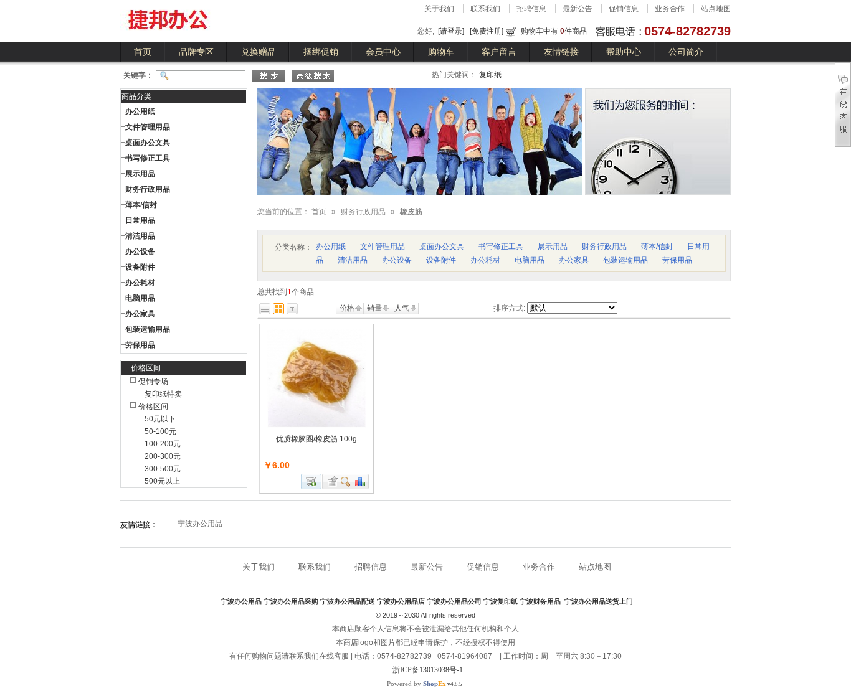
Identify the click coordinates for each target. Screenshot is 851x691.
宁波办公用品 (200, 523)
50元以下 (160, 419)
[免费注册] (486, 31)
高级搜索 (313, 76)
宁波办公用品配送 (347, 601)
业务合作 (670, 8)
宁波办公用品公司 (454, 601)
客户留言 (499, 52)
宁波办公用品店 (401, 601)
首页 (142, 52)
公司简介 (685, 52)
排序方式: (509, 308)
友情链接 (561, 52)
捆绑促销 (320, 52)
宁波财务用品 (541, 601)
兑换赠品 (258, 52)
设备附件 (140, 267)
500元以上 (162, 481)
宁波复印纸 (500, 601)
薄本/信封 (141, 204)
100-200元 (163, 444)
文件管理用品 (147, 127)
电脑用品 (140, 298)
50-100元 (160, 431)
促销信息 (624, 8)
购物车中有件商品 (554, 31)
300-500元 (163, 468)
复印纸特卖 (163, 394)
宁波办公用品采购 (291, 601)
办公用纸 (140, 111)
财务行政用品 (147, 189)
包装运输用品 (147, 329)
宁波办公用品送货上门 (598, 601)
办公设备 (140, 251)
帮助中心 (623, 52)
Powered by (416, 683)
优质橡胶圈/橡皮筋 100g (316, 439)
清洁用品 (140, 236)
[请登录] (451, 31)
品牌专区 (196, 52)
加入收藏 (331, 481)
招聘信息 (531, 8)
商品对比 (361, 481)
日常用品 (140, 220)
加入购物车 (311, 481)
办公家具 (140, 313)
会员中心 (383, 52)
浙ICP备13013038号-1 (427, 669)
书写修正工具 (147, 158)
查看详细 (346, 481)
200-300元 (163, 456)
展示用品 (140, 173)
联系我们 (485, 8)
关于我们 (439, 8)
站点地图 (716, 8)
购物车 (441, 52)
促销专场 (153, 381)
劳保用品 (140, 345)
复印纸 (490, 74)
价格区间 (153, 406)
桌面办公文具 (147, 142)
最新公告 (577, 8)
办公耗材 (140, 282)
